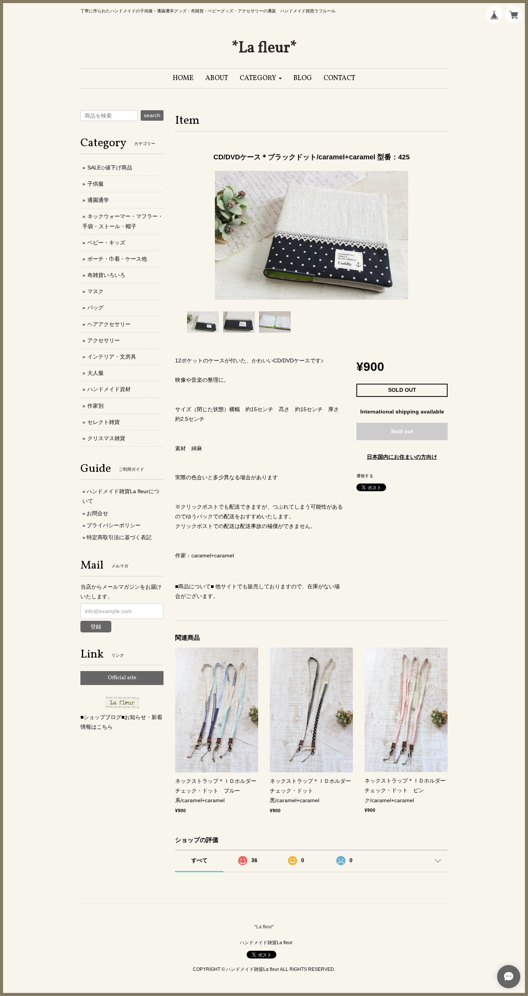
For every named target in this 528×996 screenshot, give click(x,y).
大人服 (95, 373)
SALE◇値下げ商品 (109, 167)
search (152, 115)
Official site (122, 678)
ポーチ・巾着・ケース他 (117, 259)
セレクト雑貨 (103, 422)
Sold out (402, 431)
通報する (364, 475)
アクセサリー (103, 340)
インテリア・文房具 (111, 357)
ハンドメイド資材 (109, 389)
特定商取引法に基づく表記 (119, 537)
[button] (261, 78)
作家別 (95, 406)
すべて (199, 860)
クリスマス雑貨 (106, 438)
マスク (95, 291)
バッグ (95, 307)
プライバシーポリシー (114, 525)
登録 (95, 627)
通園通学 (98, 200)
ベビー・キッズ (106, 242)
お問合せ (97, 513)
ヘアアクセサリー (109, 324)
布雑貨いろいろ (106, 275)
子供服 (95, 184)
